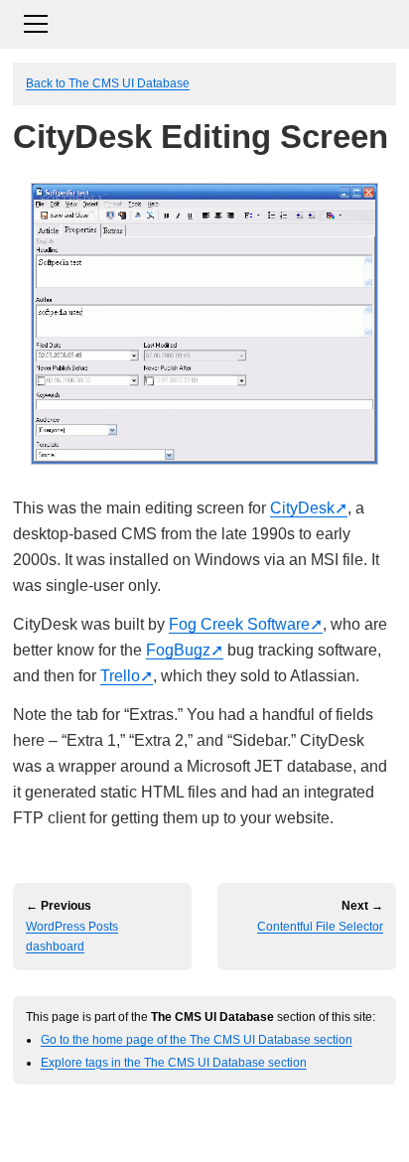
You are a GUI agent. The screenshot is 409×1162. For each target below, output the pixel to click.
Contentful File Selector (320, 927)
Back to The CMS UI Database (108, 82)
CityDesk (302, 508)
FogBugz (178, 650)
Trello (120, 675)
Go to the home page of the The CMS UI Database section (196, 1039)
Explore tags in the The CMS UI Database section (174, 1062)
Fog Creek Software (239, 624)
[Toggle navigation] (204, 21)
